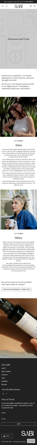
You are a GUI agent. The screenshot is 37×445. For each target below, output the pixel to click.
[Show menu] (2, 6)
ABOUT (4, 368)
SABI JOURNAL (6, 371)
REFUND (4, 384)
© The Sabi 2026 (7, 441)
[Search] (7, 6)
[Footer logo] (18, 430)
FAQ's (3, 378)
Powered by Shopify (19, 441)
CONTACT (5, 375)
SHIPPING (4, 381)
